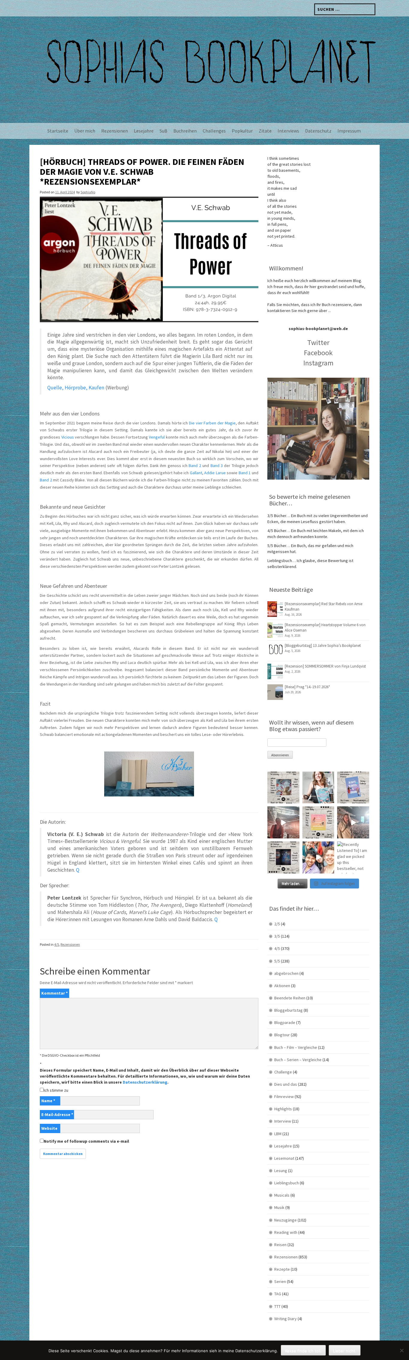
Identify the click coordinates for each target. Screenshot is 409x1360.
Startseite (57, 131)
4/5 (56, 944)
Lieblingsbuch (286, 1183)
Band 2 (195, 465)
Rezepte (282, 1269)
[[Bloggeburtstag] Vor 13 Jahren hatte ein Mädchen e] (318, 788)
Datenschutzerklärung (145, 1082)
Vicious (67, 437)
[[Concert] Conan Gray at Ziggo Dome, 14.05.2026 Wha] (353, 822)
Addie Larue (215, 472)
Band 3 (216, 465)
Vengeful (157, 437)
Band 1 (245, 472)
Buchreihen (185, 131)
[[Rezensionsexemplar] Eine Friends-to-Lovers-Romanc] (353, 788)
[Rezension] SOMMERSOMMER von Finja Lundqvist (325, 666)
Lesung (280, 1170)
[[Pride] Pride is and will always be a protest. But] (318, 857)
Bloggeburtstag (288, 1010)
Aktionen (282, 985)
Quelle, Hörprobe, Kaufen (75, 387)
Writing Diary (285, 1318)
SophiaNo (88, 192)
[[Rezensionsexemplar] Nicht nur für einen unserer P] (283, 788)
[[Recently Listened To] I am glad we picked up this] (353, 857)
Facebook (318, 352)
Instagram (318, 363)
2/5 (277, 924)
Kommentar (54, 993)
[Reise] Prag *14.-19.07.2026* (307, 686)
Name (48, 1100)
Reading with (285, 1232)
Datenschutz (318, 131)
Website (49, 1128)
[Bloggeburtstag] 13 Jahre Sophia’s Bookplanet (323, 645)
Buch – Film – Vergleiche (295, 1047)
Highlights (283, 1109)
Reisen (280, 1244)
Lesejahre (144, 131)
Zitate (265, 131)
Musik (279, 1207)
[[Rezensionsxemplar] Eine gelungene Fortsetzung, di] (318, 822)
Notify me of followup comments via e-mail (86, 1141)
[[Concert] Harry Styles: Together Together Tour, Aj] (283, 822)
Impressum (349, 131)
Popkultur (242, 131)
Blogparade (284, 1022)
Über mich (84, 131)
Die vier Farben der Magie (212, 423)
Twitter (318, 342)
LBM (277, 1133)
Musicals (282, 1195)
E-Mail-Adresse (57, 1114)
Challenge (283, 1072)
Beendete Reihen (289, 998)
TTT (277, 1306)
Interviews (288, 131)
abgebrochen (286, 973)
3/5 (277, 936)
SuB (163, 131)
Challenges (214, 131)
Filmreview (284, 1096)
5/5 (277, 961)
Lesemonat (284, 1158)
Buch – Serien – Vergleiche (298, 1059)
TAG (277, 1293)
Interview (282, 1121)
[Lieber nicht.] (402, 1350)
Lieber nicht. (344, 1350)
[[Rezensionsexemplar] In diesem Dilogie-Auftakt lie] (283, 857)
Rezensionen (114, 131)
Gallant (196, 472)
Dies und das (285, 1084)
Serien (280, 1281)
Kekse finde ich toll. (303, 1350)
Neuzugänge (285, 1220)
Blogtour (282, 1034)
